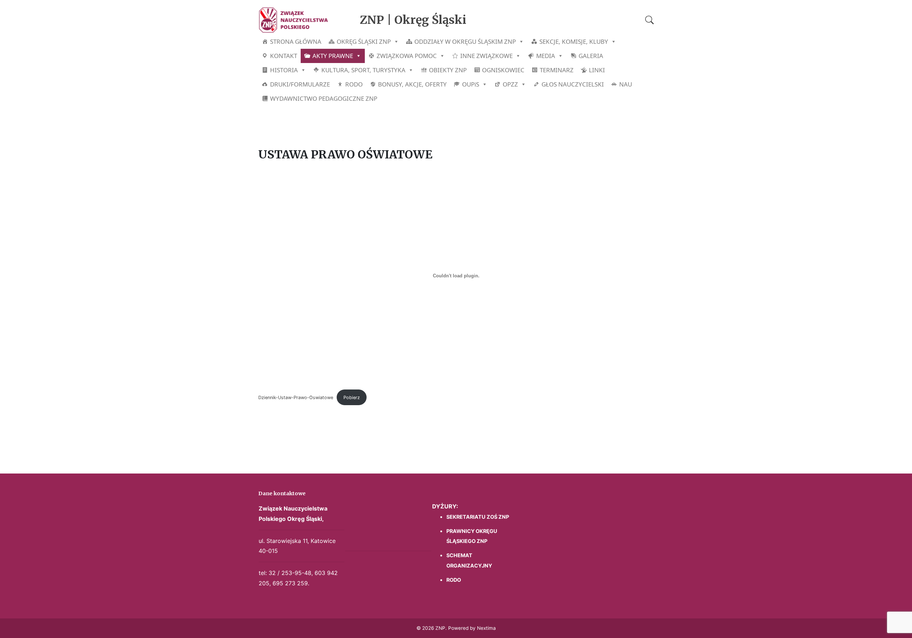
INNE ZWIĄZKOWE (486, 56)
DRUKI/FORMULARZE (300, 84)
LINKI (597, 70)
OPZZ (510, 84)
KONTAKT (283, 56)
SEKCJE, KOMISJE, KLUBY (573, 41)
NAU (625, 84)
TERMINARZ (557, 70)
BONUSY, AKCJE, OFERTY (412, 84)
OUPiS (470, 84)
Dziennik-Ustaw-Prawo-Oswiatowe (295, 397)
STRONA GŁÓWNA (295, 41)
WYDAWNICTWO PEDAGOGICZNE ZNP (323, 98)
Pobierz (351, 397)
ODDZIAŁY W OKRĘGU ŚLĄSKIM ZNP (465, 41)
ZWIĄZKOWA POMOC (407, 56)
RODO (354, 84)
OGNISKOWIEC (503, 70)
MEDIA (545, 56)
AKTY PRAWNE (332, 56)
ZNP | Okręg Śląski (413, 20)
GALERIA (591, 56)
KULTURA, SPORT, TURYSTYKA (363, 70)
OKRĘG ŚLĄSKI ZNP (364, 41)
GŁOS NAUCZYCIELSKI (573, 84)
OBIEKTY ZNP (448, 70)
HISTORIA (284, 70)
